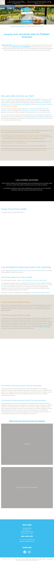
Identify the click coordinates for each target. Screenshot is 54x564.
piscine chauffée (39, 141)
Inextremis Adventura (44, 326)
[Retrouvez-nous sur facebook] (25, 552)
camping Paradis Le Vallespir (9, 106)
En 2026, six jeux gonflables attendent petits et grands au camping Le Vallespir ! (16, 2)
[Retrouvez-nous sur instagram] (29, 552)
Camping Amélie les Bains (17, 26)
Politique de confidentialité (30, 560)
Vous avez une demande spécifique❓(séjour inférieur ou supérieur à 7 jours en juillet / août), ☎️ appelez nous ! (39, 2)
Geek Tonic (42, 559)
